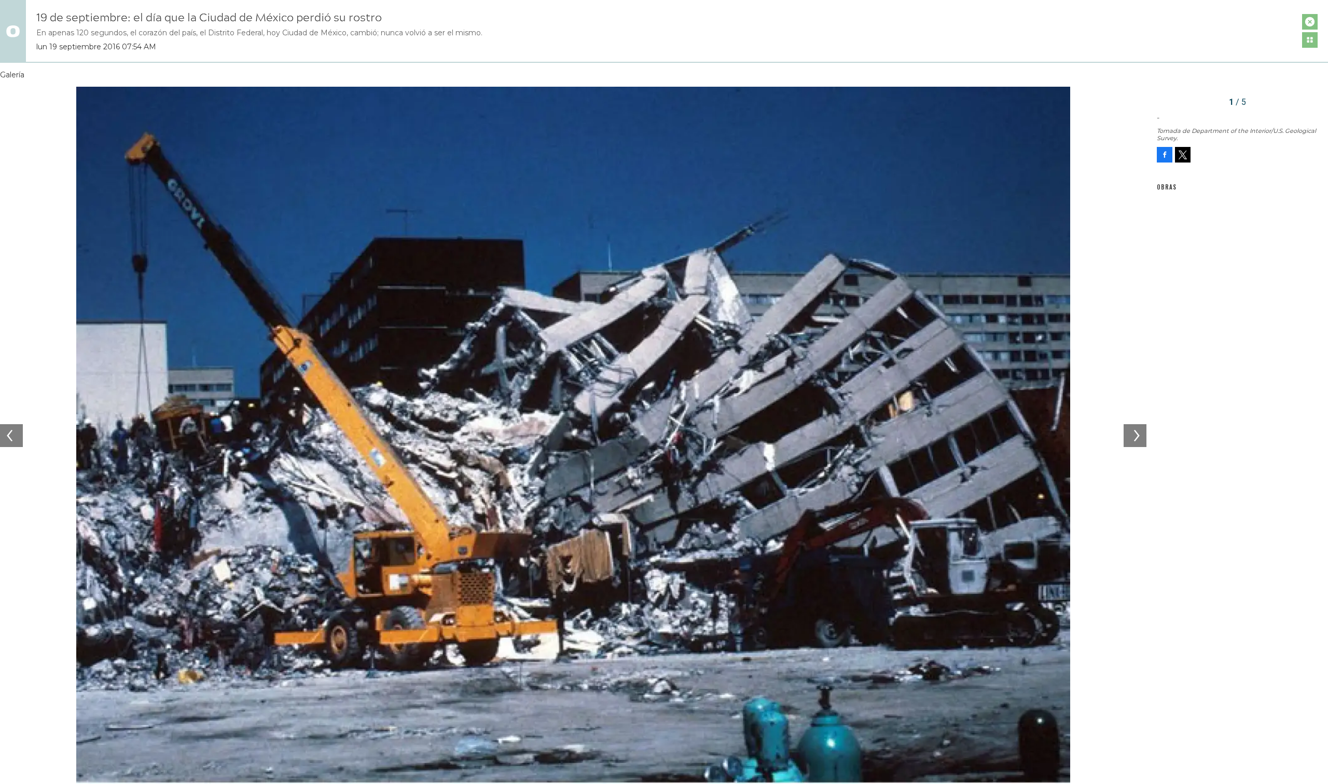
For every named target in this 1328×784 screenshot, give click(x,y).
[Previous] (11, 435)
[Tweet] (1183, 155)
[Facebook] (1164, 155)
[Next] (1135, 435)
